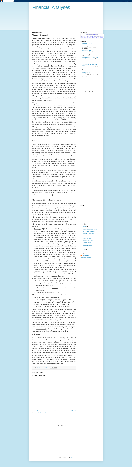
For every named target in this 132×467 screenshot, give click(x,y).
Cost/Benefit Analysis (86, 72)
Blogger (71, 457)
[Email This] (50, 368)
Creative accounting (87, 238)
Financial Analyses (51, 7)
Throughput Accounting (87, 245)
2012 (83, 223)
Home (54, 410)
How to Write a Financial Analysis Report (90, 57)
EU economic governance (88, 233)
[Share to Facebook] (55, 368)
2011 (83, 224)
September (85, 248)
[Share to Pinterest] (56, 368)
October (84, 226)
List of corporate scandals (87, 43)
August (84, 249)
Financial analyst (85, 255)
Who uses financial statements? (89, 231)
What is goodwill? (86, 228)
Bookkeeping (85, 243)
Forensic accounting (87, 235)
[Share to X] (53, 368)
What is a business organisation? (90, 229)
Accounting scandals (87, 242)
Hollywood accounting (86, 50)
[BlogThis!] (52, 368)
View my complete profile (86, 257)
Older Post (73, 410)
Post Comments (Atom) (43, 412)
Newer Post (35, 410)
